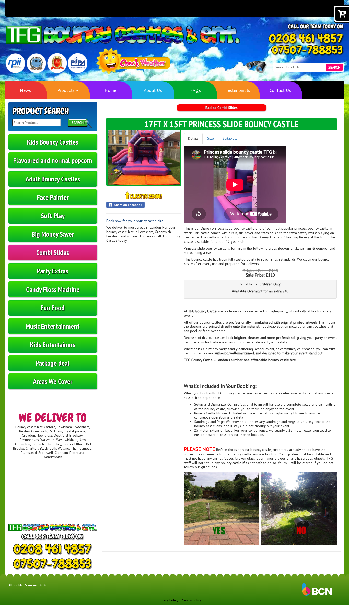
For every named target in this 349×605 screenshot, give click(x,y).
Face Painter (53, 197)
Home (110, 90)
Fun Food (53, 307)
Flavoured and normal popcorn (52, 160)
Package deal (52, 363)
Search (334, 67)
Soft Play (53, 215)
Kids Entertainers (52, 344)
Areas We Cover (52, 381)
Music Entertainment (53, 326)
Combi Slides (52, 252)
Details (193, 138)
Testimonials (237, 90)
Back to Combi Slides (221, 107)
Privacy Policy (168, 600)
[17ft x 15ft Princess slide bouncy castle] (144, 157)
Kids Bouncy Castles (52, 142)
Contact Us (280, 90)
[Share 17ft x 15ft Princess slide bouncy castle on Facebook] (143, 205)
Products (66, 90)
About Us (153, 90)
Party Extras (52, 271)
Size (210, 138)
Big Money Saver (53, 234)
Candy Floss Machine (52, 289)
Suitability (230, 138)
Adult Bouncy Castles (53, 178)
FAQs (195, 90)
